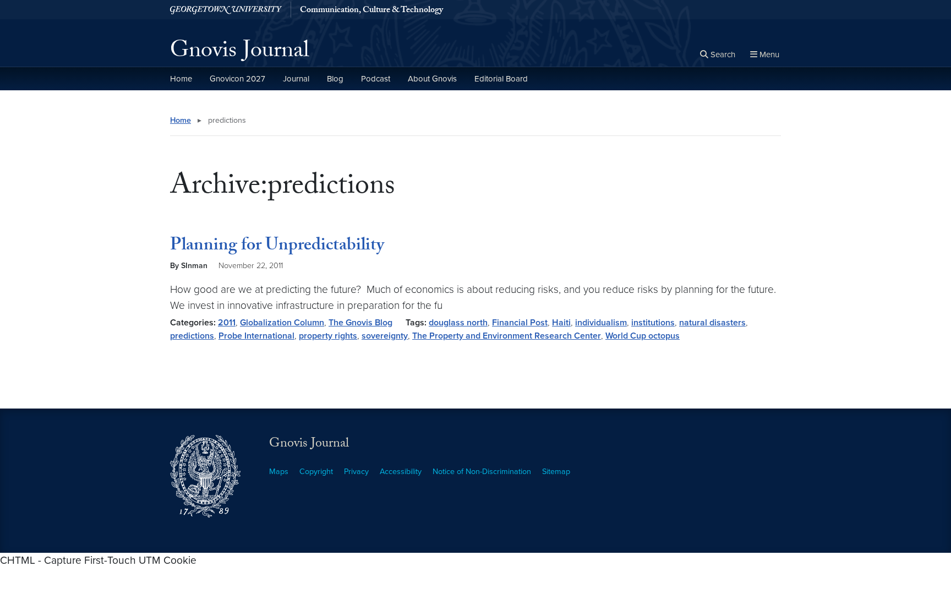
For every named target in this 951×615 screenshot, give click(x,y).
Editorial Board (501, 79)
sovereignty (385, 335)
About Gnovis (432, 79)
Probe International (256, 335)
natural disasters (712, 322)
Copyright (316, 471)
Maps (278, 471)
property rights (328, 335)
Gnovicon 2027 (237, 79)
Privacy (356, 471)
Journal (296, 79)
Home (181, 79)
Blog (335, 79)
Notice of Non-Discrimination (482, 471)
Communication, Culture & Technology (371, 11)
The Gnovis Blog (360, 322)
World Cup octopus (642, 335)
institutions (653, 322)
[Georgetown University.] (226, 10)
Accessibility (401, 471)
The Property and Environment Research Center (506, 335)
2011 (227, 322)
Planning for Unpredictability (277, 247)
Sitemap (556, 471)
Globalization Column (282, 322)
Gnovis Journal (239, 53)
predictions (192, 335)
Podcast (375, 79)
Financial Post (520, 322)
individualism (601, 322)
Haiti (561, 322)
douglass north (458, 322)
